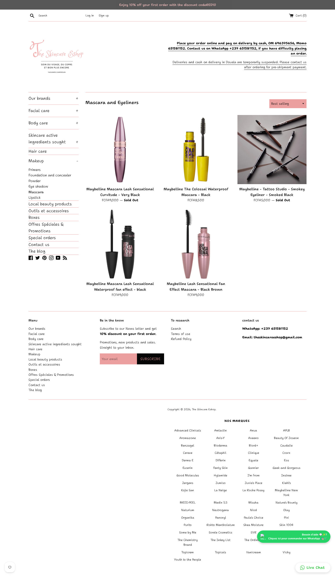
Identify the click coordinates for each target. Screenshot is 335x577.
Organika (187, 518)
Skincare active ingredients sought (53, 139)
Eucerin (188, 468)
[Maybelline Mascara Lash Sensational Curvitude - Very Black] (120, 149)
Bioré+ (253, 445)
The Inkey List (220, 540)
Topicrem (187, 552)
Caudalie (286, 445)
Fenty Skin (220, 468)
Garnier (253, 468)
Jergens (187, 483)
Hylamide (220, 475)
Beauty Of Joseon (286, 438)
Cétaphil (220, 453)
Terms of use (180, 334)
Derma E (187, 460)
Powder (34, 180)
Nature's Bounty (286, 502)
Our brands (53, 98)
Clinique (253, 453)
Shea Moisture (253, 525)
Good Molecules (187, 475)
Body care (53, 123)
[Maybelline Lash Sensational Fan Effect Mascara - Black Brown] (195, 244)
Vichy (286, 552)
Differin (221, 460)
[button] (312, 567)
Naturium (187, 510)
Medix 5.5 (220, 502)
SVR (253, 532)
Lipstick (34, 197)
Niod (253, 510)
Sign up (104, 15)
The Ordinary (253, 540)
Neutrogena (220, 510)
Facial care (53, 110)
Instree (286, 475)
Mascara (36, 192)
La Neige (220, 490)
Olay (286, 510)
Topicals (220, 552)
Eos (286, 460)
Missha (253, 502)
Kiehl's (286, 483)
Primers (34, 169)
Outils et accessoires (48, 211)
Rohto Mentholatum (220, 525)
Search (176, 328)
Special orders (42, 237)
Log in (89, 15)
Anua (253, 430)
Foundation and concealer (49, 175)
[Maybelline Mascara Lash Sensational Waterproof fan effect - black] (120, 244)
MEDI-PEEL (188, 502)
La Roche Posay (253, 490)
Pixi (286, 518)
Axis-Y (220, 438)
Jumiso (221, 483)
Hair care (37, 151)
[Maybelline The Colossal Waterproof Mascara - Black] (195, 149)
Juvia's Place (253, 483)
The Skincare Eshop (204, 409)
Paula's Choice (253, 518)
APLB (286, 430)
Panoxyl (220, 518)
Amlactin (220, 430)
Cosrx (286, 453)
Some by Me (187, 532)
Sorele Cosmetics (220, 532)
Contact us (38, 244)
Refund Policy (181, 339)
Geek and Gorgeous (286, 468)
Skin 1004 (286, 525)
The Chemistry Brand (188, 542)
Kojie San (187, 490)
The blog (36, 251)
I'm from (253, 475)
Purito (188, 525)
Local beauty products (50, 204)
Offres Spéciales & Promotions (45, 228)
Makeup (53, 161)
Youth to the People (187, 559)
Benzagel (187, 445)
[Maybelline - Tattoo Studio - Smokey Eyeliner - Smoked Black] (272, 149)
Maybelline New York (286, 492)
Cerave (187, 453)
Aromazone (187, 438)
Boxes (34, 217)
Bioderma (220, 445)
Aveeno (253, 438)
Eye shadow (38, 186)
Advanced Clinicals (187, 430)
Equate (253, 460)
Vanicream (253, 552)
